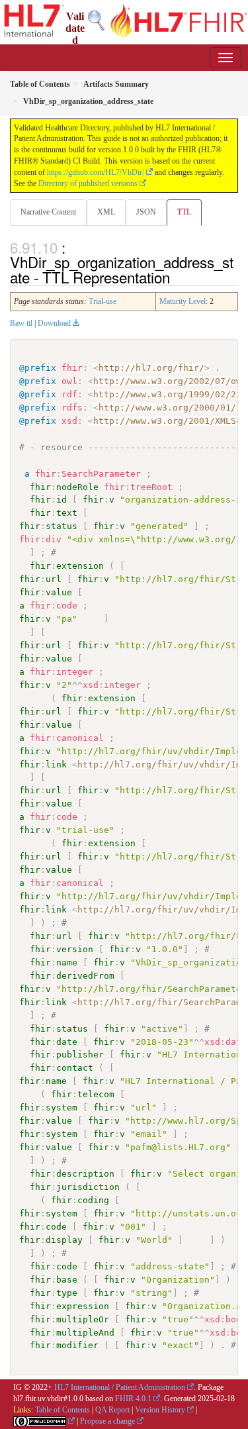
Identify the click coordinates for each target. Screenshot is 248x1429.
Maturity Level (182, 301)
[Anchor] (177, 277)
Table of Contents (62, 1409)
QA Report (112, 1409)
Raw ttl (21, 323)
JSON (146, 212)
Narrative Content (48, 212)
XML (106, 212)
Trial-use (102, 301)
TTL (184, 212)
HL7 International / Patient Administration (119, 1387)
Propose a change (107, 1421)
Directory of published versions (88, 183)
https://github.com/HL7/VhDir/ (95, 172)
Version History (160, 1409)
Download (54, 323)
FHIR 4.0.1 (133, 1398)
